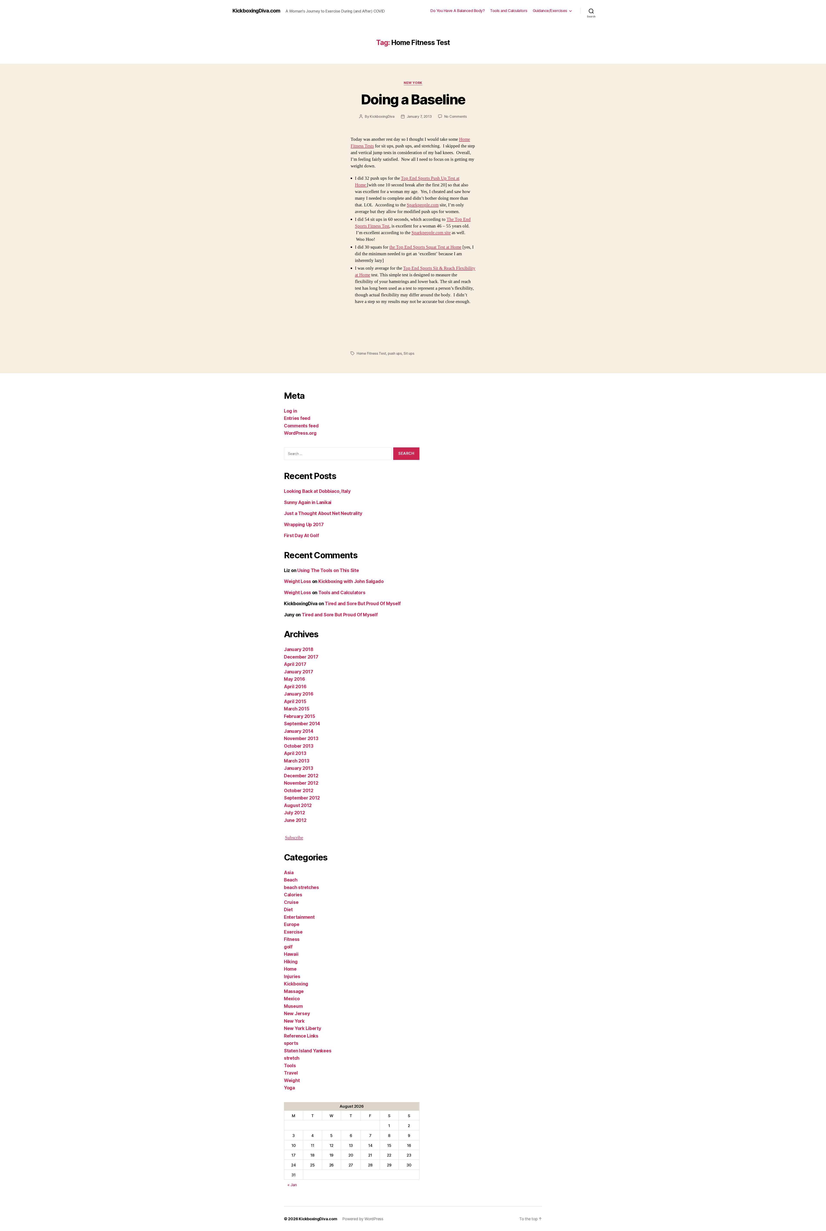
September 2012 (302, 798)
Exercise (293, 932)
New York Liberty (302, 1028)
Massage (294, 991)
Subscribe (294, 838)
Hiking (290, 961)
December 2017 (301, 657)
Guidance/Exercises (550, 10)
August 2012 (298, 805)
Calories (293, 894)
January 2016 (298, 694)
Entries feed (297, 418)
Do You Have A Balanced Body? (457, 10)
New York (413, 83)
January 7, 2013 (419, 116)
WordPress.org (300, 433)
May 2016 (294, 679)
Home (290, 969)
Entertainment (299, 917)
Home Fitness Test (371, 353)
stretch (291, 1058)
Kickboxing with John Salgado (351, 581)
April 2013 (295, 753)
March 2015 (296, 708)
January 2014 (298, 731)
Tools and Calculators (508, 10)
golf (288, 947)
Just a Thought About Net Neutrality (323, 513)
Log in (290, 411)
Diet (288, 909)
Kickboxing (296, 984)
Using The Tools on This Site (328, 570)
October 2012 (298, 790)
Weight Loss (297, 581)
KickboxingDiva (382, 116)
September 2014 (302, 723)
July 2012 (294, 812)
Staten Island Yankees (307, 1050)
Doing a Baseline (413, 99)
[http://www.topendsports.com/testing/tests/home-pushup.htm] (366, 185)
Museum (293, 1006)
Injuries (292, 976)
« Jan (292, 1185)
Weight (292, 1080)
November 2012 (301, 783)
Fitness (292, 939)
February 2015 (299, 716)
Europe (291, 924)
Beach (290, 880)
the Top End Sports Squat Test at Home (425, 247)
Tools (290, 1065)
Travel (291, 1073)
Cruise (291, 902)
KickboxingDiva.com (256, 10)
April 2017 (295, 664)
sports (291, 1043)
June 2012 (295, 820)
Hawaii (291, 954)
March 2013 (296, 761)
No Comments (455, 116)
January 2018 (298, 649)
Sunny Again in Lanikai (307, 502)
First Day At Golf (301, 535)
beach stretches (301, 887)
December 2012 (301, 775)
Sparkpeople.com (423, 205)
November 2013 (301, 738)
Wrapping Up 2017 (304, 524)
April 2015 (295, 701)
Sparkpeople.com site (431, 233)
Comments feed (301, 425)
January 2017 (298, 671)
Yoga (289, 1087)
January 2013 (298, 768)
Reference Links (301, 1036)
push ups (395, 353)
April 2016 (295, 686)
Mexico (292, 998)
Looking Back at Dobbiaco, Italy (317, 491)
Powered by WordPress (362, 1219)
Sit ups (409, 353)
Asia (289, 872)
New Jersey (297, 1013)
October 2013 (298, 746)
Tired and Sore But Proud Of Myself (363, 603)
